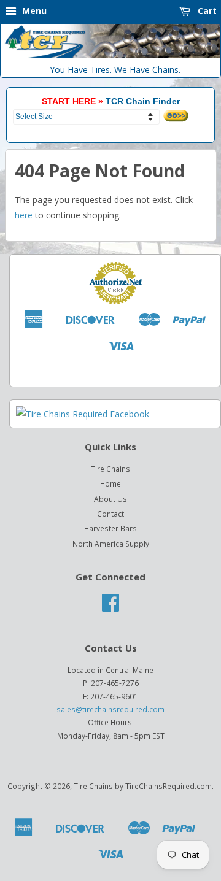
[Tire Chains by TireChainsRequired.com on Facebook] (110, 607)
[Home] (110, 55)
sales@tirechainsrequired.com (110, 709)
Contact (110, 513)
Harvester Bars (110, 528)
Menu (33, 11)
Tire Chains (110, 469)
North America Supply (110, 543)
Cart (206, 11)
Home (110, 483)
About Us (110, 499)
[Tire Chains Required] (82, 414)
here (24, 215)
